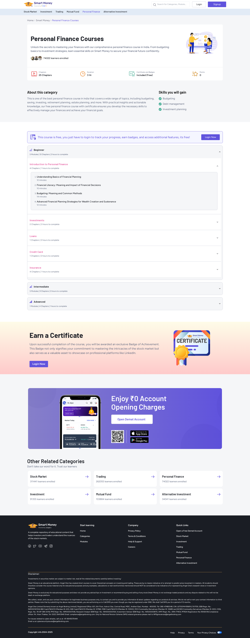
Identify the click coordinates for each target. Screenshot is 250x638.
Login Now (210, 137)
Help (172, 632)
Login (199, 4)
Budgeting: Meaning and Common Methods (59, 193)
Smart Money (43, 20)
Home (30, 20)
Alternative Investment (115, 11)
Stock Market (30, 11)
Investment (46, 11)
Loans (33, 236)
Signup (217, 4)
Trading (59, 11)
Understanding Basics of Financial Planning (59, 176)
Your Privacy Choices (206, 632)
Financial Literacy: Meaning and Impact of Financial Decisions (69, 185)
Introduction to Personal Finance (49, 164)
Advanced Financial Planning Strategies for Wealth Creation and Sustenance (76, 201)
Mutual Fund (73, 11)
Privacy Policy (134, 531)
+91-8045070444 (71, 619)
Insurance (35, 267)
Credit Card (36, 251)
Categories (85, 536)
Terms (191, 632)
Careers (131, 547)
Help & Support (135, 541)
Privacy (181, 632)
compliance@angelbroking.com (82, 614)
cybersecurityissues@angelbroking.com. (53, 621)
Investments (37, 220)
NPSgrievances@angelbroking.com (167, 614)
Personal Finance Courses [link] (65, 20)
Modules (84, 541)
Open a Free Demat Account (189, 531)
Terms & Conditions (137, 536)
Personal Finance (91, 11)
